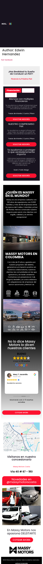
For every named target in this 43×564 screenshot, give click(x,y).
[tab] (13, 90)
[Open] (12, 496)
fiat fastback (6, 60)
